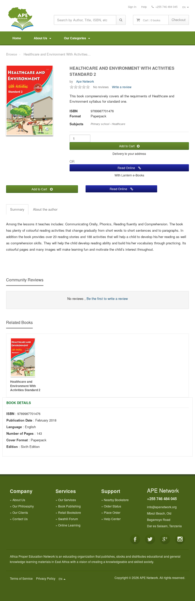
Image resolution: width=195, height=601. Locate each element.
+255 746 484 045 (162, 498)
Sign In (132, 7)
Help (144, 7)
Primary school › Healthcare (108, 124)
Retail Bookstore (69, 512)
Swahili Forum (68, 519)
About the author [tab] (45, 209)
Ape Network (85, 81)
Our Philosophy (23, 506)
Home (16, 38)
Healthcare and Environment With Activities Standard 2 (25, 385)
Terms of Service (21, 578)
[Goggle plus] (165, 539)
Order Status (112, 506)
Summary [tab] (17, 209)
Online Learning (69, 525)
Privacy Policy (45, 578)
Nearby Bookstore (116, 500)
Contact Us (20, 519)
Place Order (112, 512)
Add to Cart (128, 146)
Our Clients (20, 512)
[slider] (80, 87)
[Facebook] (135, 539)
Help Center (112, 519)
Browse (11, 54)
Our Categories (76, 38)
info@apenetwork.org (162, 507)
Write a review (122, 87)
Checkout (179, 19)
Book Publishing (69, 506)
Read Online (128, 168)
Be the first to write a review (107, 298)
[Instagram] (180, 539)
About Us (41, 38)
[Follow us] (150, 539)
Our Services (67, 500)
